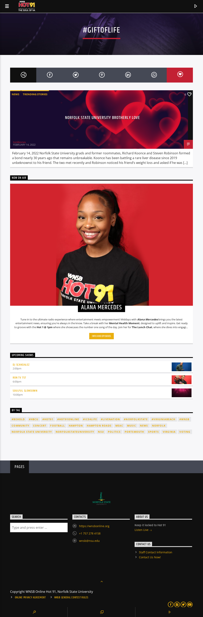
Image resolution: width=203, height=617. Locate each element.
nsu (101, 431)
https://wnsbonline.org (94, 526)
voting (184, 431)
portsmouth (134, 431)
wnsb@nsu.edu (89, 541)
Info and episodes (101, 336)
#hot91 (47, 419)
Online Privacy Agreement (30, 597)
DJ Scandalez (21, 364)
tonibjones (19, 142)
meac (119, 425)
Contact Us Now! (150, 557)
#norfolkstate (136, 419)
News (15, 94)
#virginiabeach (163, 419)
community (20, 425)
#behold (18, 419)
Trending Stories (35, 94)
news (144, 425)
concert (39, 425)
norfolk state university (32, 431)
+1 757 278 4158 (90, 533)
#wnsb (184, 419)
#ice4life (90, 419)
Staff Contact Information (155, 552)
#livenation (110, 419)
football (57, 425)
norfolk (159, 425)
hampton (76, 425)
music (131, 425)
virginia (169, 431)
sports (153, 431)
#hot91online (68, 419)
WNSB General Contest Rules (71, 597)
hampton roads (99, 425)
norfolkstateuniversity (75, 431)
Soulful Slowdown (25, 390)
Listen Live (142, 530)
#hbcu (33, 419)
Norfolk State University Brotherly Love (102, 117)
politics (114, 431)
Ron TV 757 (19, 377)
